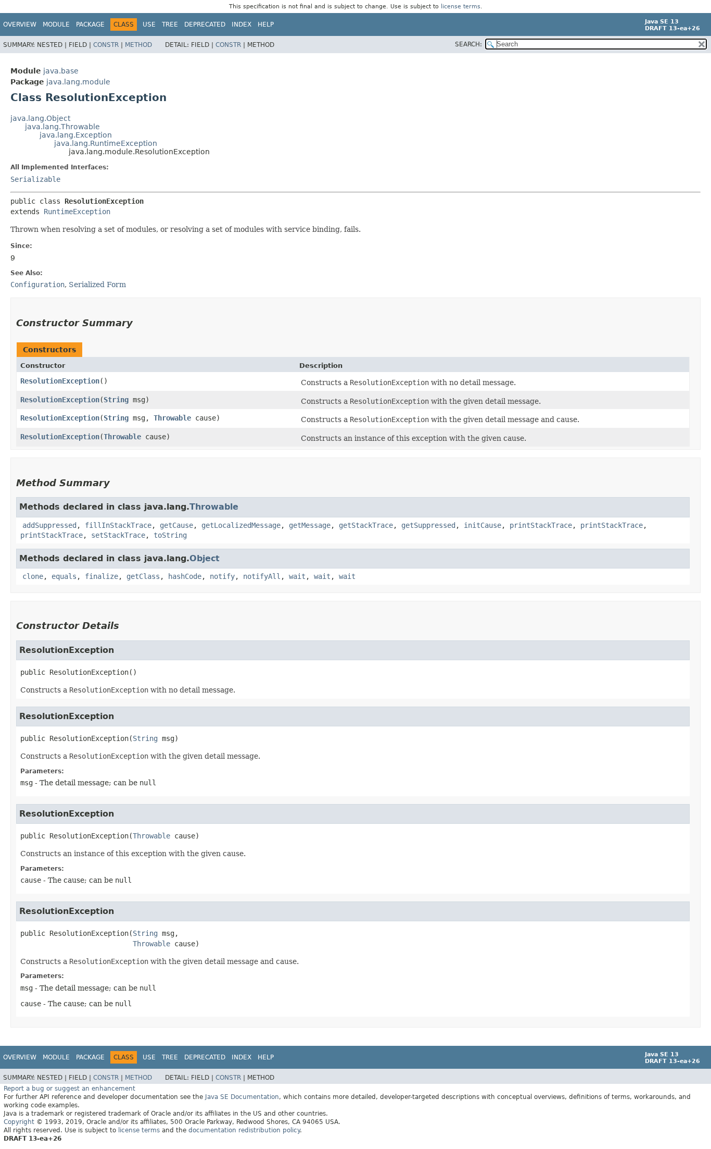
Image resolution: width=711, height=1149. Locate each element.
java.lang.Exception (76, 135)
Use (149, 24)
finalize (101, 576)
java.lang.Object (40, 118)
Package (90, 24)
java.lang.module (78, 82)
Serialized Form (97, 284)
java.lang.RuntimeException (105, 143)
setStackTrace (118, 535)
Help (266, 24)
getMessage (310, 525)
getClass (143, 576)
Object (204, 558)
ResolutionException (59, 381)
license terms (460, 6)
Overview (19, 24)
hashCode (184, 576)
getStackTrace (366, 525)
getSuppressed (428, 525)
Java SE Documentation (242, 1097)
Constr (106, 44)
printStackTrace (541, 525)
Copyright (19, 1122)
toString (170, 535)
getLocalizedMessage (241, 525)
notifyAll (262, 576)
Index (241, 24)
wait (297, 576)
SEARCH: (468, 44)
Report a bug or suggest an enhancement (69, 1088)
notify (222, 576)
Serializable (35, 179)
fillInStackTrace (118, 525)
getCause (176, 525)
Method (138, 44)
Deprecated (204, 24)
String (116, 400)
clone (32, 576)
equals (64, 576)
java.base (61, 71)
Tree (170, 24)
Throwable (172, 418)
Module (56, 24)
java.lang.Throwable (62, 126)
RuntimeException (77, 211)
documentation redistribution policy (244, 1130)
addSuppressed (49, 525)
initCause (482, 525)
